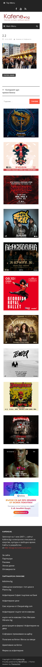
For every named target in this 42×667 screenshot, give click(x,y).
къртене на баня (29, 595)
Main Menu (11, 26)
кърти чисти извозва (25, 612)
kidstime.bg (7, 581)
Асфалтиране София (11, 595)
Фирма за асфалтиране (12, 650)
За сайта (6, 555)
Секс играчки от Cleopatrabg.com (17, 606)
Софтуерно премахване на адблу (17, 634)
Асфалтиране (8, 612)
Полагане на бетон (11, 639)
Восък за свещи (28, 639)
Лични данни (8, 565)
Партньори (7, 558)
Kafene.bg (20, 659)
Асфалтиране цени (10, 600)
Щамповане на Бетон (12, 645)
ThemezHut (15, 664)
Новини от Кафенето (23, 39)
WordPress (22, 662)
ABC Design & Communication (18, 548)
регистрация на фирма (12, 625)
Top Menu (10, 3)
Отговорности (8, 569)
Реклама (6, 562)
